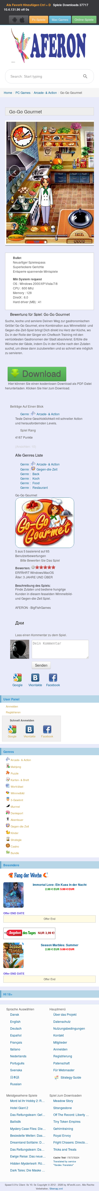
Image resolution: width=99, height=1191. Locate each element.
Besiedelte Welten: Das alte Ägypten (30, 1135)
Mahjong (15, 767)
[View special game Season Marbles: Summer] (13, 956)
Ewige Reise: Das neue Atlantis (30, 1156)
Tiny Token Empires (66, 1121)
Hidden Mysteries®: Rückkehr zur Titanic (30, 1163)
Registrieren (13, 712)
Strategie (16, 840)
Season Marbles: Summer (59, 945)
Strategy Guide (70, 1077)
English (15, 1021)
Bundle (14, 853)
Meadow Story (63, 1100)
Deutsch (16, 1028)
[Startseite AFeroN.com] (49, 46)
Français (16, 1042)
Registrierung (62, 1056)
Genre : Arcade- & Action (40, 414)
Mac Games (60, 19)
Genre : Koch (30, 478)
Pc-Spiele (38, 19)
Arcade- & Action (45, 92)
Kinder (14, 833)
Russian (16, 1084)
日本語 (14, 1077)
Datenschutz (62, 1021)
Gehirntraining (63, 1128)
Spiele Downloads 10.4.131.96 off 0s (46, 7)
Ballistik (15, 1121)
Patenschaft (61, 1063)
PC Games (22, 92)
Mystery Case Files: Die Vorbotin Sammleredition (30, 1128)
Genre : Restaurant (34, 487)
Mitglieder (60, 1042)
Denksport (16, 813)
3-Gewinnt (16, 800)
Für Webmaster (63, 1070)
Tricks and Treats (64, 1149)
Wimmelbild (17, 793)
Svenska (16, 1070)
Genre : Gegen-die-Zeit (38, 469)
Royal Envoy (62, 1135)
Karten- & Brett (19, 780)
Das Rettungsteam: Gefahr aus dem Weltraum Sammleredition (30, 1114)
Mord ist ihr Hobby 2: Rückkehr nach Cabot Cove (30, 1100)
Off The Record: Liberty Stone (73, 1114)
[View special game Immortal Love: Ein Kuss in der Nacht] (13, 895)
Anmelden (12, 706)
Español (16, 1035)
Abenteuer (16, 820)
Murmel (15, 806)
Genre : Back (29, 474)
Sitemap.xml (56, 1188)
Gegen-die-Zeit (19, 826)
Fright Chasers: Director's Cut (73, 1142)
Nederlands (18, 1056)
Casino (14, 846)
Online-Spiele (84, 19)
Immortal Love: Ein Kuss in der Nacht (60, 884)
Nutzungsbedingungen (69, 1028)
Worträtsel (16, 786)
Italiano (15, 1049)
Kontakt (58, 1035)
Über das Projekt (64, 1014)
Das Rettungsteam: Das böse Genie (30, 1149)
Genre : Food (30, 483)
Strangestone (62, 1108)
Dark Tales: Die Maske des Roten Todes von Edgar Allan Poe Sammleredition (30, 1170)
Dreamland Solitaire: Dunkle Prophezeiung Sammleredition (30, 1142)
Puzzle (14, 773)
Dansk (14, 1014)
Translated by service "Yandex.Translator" (64, 1163)
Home (8, 92)
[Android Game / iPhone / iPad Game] (18, 19)
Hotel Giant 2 (19, 1108)
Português (17, 1063)
